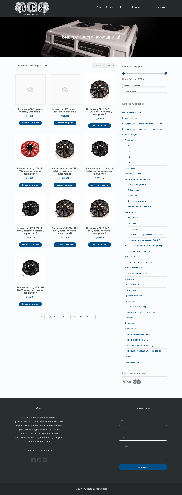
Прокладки (130, 301)
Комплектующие (129, 135)
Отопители (129, 279)
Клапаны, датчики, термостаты (138, 251)
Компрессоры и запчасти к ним (138, 262)
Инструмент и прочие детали (137, 179)
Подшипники (130, 290)
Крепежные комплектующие (140, 201)
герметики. (130, 168)
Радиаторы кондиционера (136, 307)
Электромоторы (132, 362)
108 (74, 317)
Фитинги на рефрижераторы (137, 334)
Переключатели (132, 285)
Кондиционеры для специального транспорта (142, 129)
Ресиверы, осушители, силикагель (140, 312)
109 (80, 317)
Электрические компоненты (140, 207)
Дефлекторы (133, 190)
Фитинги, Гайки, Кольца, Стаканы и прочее (143, 351)
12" (129, 157)
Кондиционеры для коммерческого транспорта (143, 124)
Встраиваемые (134, 218)
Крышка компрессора (134, 268)
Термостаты (130, 323)
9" (128, 146)
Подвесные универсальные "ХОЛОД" (144, 240)
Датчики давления (133, 174)
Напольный (132, 224)
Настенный (132, 229)
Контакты (160, 6)
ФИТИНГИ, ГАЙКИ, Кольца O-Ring (139, 346)
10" (129, 151)
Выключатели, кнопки (137, 185)
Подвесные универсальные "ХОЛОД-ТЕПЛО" (147, 235)
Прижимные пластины (134, 296)
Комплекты (130, 257)
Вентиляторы (130, 140)
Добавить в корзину (30, 123)
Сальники (129, 318)
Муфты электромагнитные (136, 274)
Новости (136, 6)
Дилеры (148, 6)
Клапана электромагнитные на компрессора (144, 246)
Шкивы (128, 357)
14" (129, 163)
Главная (97, 6)
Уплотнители (130, 329)
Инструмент (133, 196)
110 (87, 317)
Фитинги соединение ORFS (136, 340)
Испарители (130, 213)
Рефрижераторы (129, 118)
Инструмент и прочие (131, 113)
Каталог (124, 6)
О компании (111, 6)
